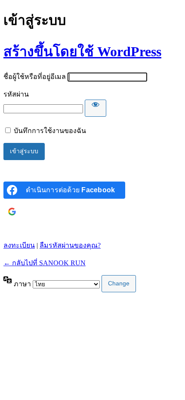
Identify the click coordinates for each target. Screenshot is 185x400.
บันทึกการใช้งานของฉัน (50, 130)
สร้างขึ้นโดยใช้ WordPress (82, 51)
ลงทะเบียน (19, 245)
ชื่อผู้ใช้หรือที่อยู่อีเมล (34, 76)
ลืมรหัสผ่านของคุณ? (70, 245)
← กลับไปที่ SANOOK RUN (44, 263)
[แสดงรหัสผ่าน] (95, 108)
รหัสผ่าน (16, 94)
